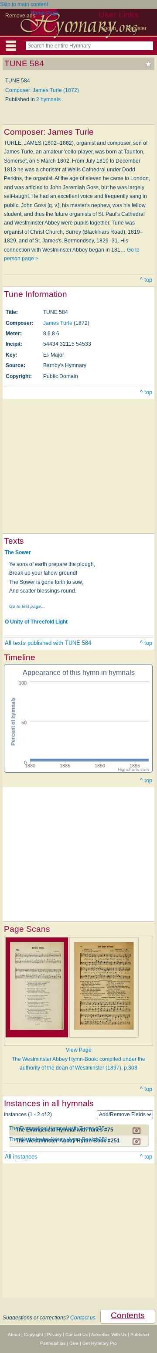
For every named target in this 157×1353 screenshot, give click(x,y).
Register (136, 28)
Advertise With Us (108, 1334)
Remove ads (20, 16)
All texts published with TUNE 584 (48, 643)
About (14, 1334)
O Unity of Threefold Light (36, 622)
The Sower (18, 552)
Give (73, 1343)
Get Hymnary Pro (99, 1343)
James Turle (58, 323)
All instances (21, 1156)
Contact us (83, 1318)
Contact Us (76, 1334)
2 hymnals (48, 99)
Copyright (33, 1334)
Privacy (54, 1334)
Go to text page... (27, 606)
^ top (146, 279)
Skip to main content (24, 4)
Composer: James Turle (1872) (42, 90)
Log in (108, 28)
